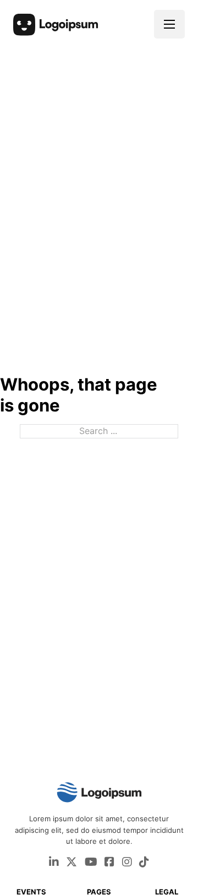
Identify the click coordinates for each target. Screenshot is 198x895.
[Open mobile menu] (169, 24)
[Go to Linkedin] (54, 862)
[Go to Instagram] (127, 862)
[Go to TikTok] (144, 862)
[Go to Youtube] (91, 862)
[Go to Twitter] (71, 862)
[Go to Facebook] (109, 862)
